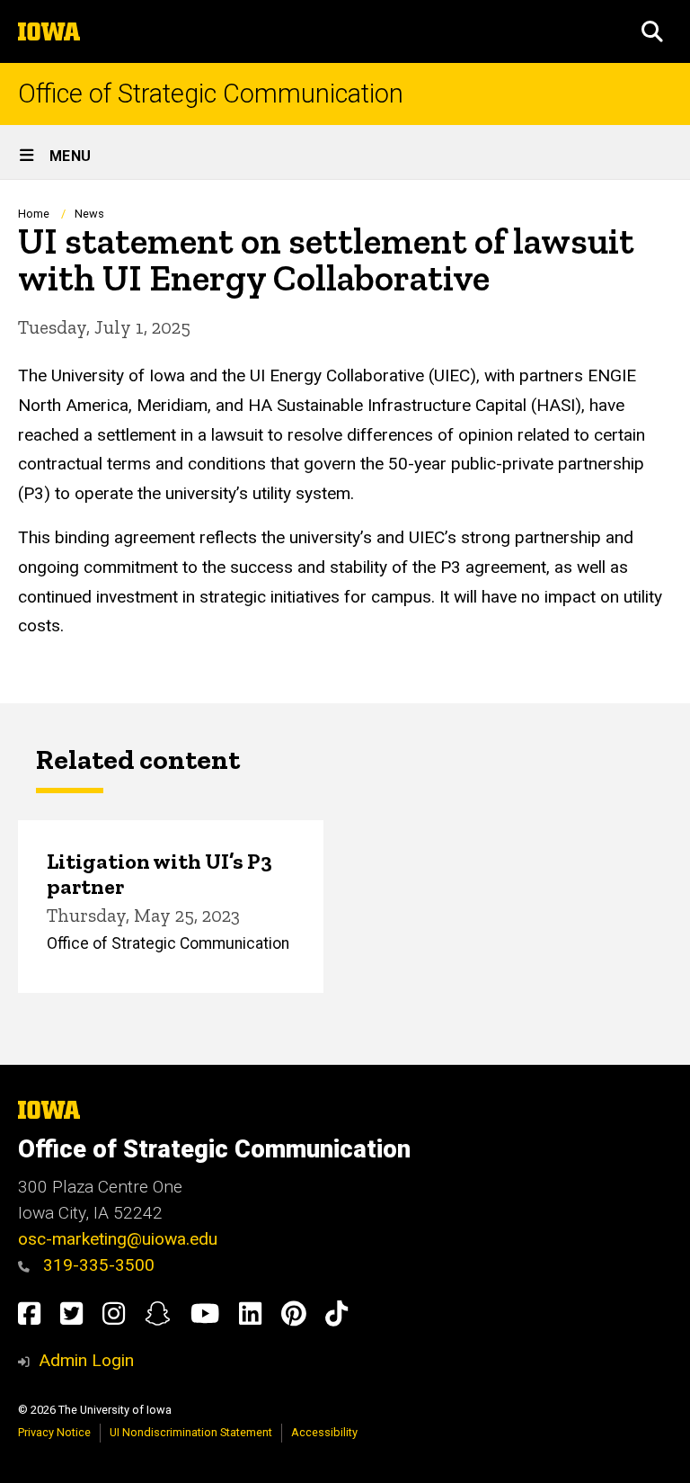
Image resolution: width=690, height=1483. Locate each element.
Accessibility (324, 1432)
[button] (652, 31)
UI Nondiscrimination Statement (191, 1432)
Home (33, 213)
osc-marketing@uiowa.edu (117, 1238)
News (89, 213)
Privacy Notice (54, 1432)
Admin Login (86, 1360)
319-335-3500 (97, 1265)
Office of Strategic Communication (210, 94)
